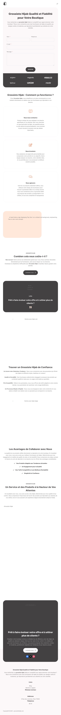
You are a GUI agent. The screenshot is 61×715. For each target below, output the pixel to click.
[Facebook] (27, 656)
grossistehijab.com (19, 711)
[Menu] (57, 3)
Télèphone (34, 36)
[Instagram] (33, 656)
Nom (8, 36)
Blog (30, 686)
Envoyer (30, 69)
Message (9, 51)
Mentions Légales (30, 688)
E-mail (8, 44)
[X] (30, 656)
